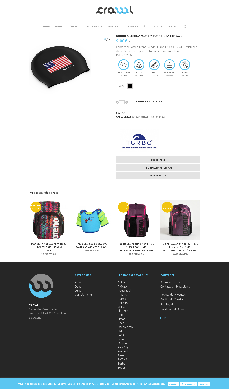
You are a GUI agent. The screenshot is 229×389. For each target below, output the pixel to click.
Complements (158, 117)
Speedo (122, 355)
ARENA (122, 294)
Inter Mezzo (125, 327)
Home (78, 282)
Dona (78, 286)
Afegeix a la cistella (148, 101)
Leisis (121, 339)
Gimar (121, 318)
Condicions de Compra (174, 309)
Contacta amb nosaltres (175, 286)
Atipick (122, 298)
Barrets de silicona (141, 117)
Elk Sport (123, 310)
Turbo (121, 363)
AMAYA (122, 286)
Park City (123, 347)
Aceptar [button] (173, 384)
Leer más (204, 384)
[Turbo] (139, 141)
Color (121, 85)
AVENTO (123, 302)
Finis (120, 314)
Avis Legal (166, 304)
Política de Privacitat (172, 294)
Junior (79, 290)
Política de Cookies (172, 299)
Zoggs (122, 367)
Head (121, 322)
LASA (121, 335)
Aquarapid (124, 290)
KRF (120, 331)
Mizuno (122, 343)
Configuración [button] (188, 384)
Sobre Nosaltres (170, 282)
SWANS (122, 359)
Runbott (123, 351)
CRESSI (122, 306)
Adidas (122, 282)
